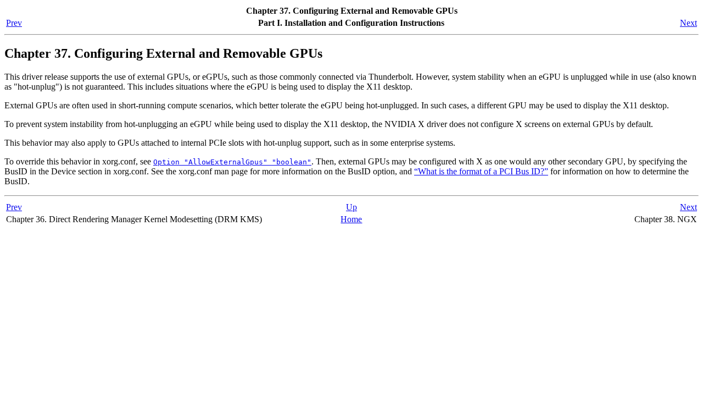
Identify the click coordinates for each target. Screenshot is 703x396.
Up (351, 207)
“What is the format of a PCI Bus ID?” (481, 171)
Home (351, 219)
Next (688, 23)
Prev (14, 23)
